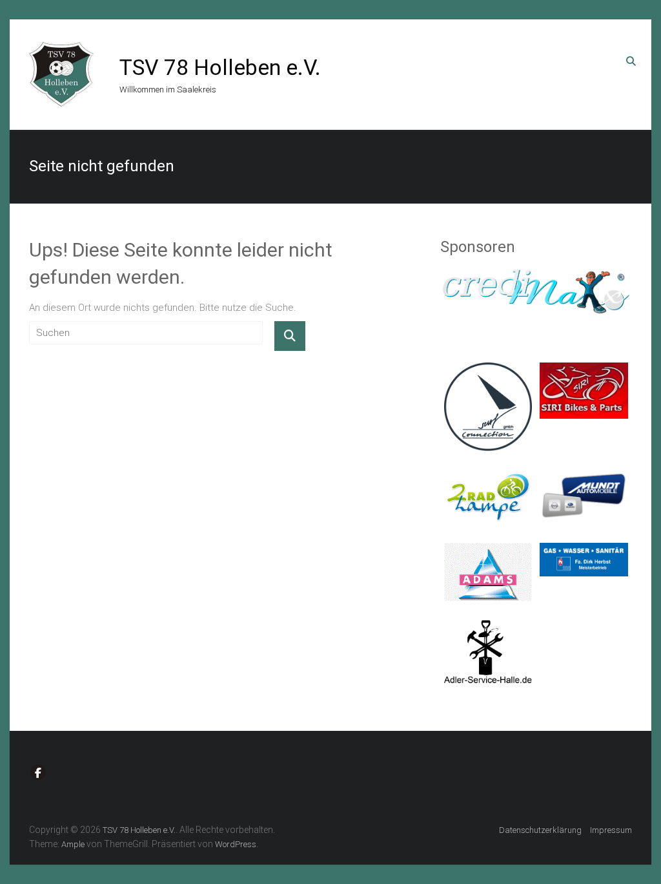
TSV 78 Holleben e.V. (220, 67)
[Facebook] (38, 772)
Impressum (611, 830)
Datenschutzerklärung (540, 830)
